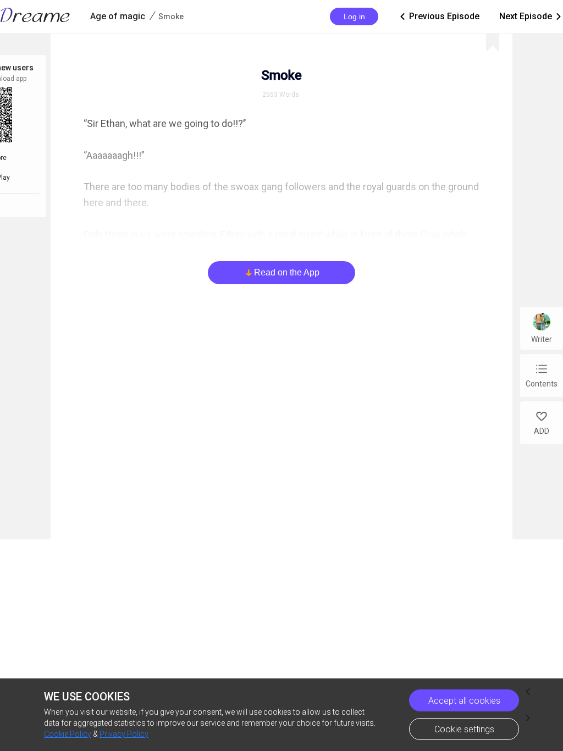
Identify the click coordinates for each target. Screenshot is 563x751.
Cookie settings (464, 729)
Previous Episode (438, 16)
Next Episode (531, 16)
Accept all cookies (464, 700)
